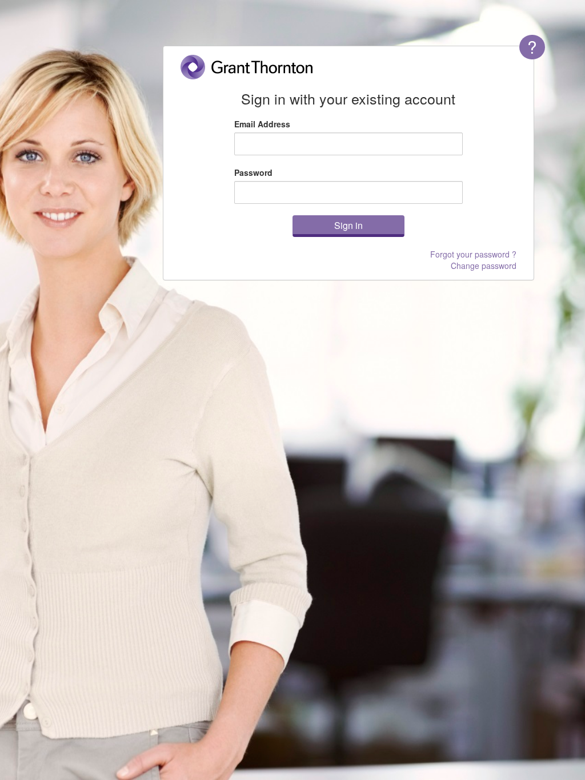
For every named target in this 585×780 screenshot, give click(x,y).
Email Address (262, 124)
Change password (483, 265)
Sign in (348, 225)
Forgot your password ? (473, 254)
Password (253, 172)
